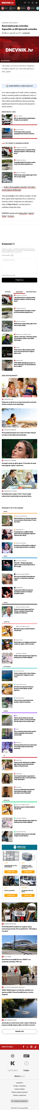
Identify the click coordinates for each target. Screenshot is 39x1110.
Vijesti (6, 8)
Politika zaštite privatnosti (19, 1092)
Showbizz (23, 8)
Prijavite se (19, 280)
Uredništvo (19, 1083)
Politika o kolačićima (19, 1095)
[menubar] (32, 3)
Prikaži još (19, 1031)
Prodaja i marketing (19, 1086)
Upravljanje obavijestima (20, 1101)
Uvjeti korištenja (19, 1089)
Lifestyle (32, 8)
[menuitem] (32, 2)
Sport (14, 8)
